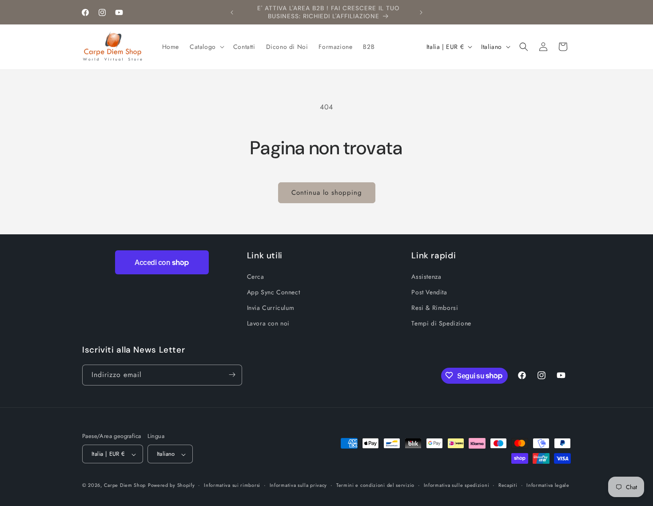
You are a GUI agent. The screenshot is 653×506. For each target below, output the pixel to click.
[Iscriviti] (232, 374)
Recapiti (508, 485)
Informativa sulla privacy (298, 485)
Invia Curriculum (271, 307)
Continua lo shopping (326, 192)
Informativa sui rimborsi (232, 485)
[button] (206, 46)
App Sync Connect (273, 291)
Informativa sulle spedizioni (457, 485)
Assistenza (426, 276)
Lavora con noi (268, 323)
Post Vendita (429, 291)
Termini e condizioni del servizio (375, 485)
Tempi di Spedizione (441, 323)
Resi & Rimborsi (434, 307)
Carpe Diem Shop (125, 485)
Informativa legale (547, 485)
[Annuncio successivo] (421, 12)
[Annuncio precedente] (232, 12)
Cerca (255, 276)
